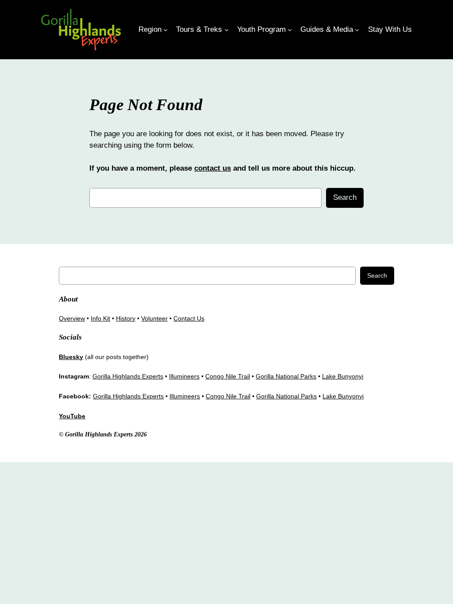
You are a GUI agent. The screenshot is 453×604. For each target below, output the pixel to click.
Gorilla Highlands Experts (127, 376)
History (125, 318)
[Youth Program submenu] (290, 29)
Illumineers (184, 376)
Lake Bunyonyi (342, 376)
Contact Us (188, 318)
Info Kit (100, 318)
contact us (212, 168)
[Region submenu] (165, 29)
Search (345, 197)
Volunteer (154, 318)
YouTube (72, 416)
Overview (72, 318)
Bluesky (71, 356)
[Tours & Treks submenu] (226, 29)
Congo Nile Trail (227, 376)
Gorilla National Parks (286, 376)
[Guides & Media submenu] (357, 29)
